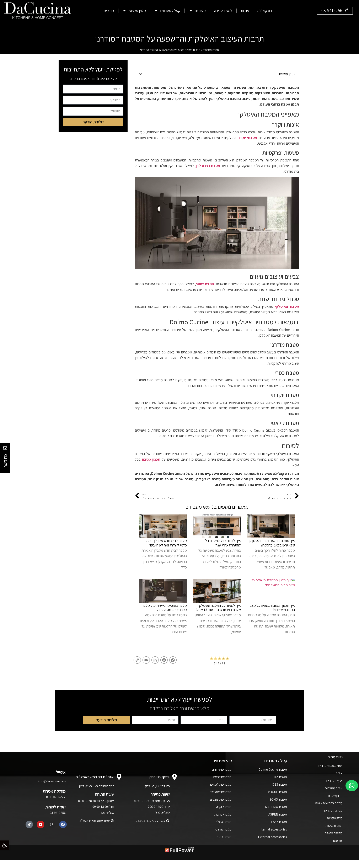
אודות (245, 11)
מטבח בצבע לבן (208, 165)
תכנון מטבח (151, 459)
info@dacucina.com (52, 781)
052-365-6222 (56, 797)
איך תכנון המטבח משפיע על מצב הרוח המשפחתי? (272, 607)
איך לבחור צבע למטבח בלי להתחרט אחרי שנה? (222, 542)
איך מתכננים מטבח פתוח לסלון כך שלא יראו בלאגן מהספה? (271, 542)
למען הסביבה (223, 11)
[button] (4, 845)
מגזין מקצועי (137, 11)
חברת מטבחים (211, 50)
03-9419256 (58, 813)
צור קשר (108, 11)
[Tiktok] (29, 824)
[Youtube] (40, 824)
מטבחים (200, 11)
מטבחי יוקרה (247, 137)
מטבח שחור (205, 284)
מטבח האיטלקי (287, 306)
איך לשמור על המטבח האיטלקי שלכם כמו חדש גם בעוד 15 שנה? (218, 607)
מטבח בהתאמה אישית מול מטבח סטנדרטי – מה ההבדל (164, 607)
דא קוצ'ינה (264, 11)
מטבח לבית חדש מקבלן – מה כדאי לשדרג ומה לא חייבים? (166, 542)
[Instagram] (51, 824)
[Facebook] (63, 824)
